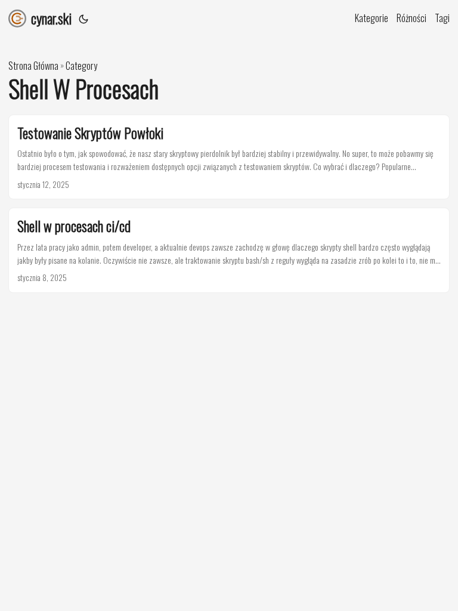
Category (81, 65)
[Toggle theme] (83, 18)
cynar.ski (51, 18)
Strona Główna (33, 65)
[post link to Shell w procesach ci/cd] (229, 250)
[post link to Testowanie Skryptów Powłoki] (229, 157)
